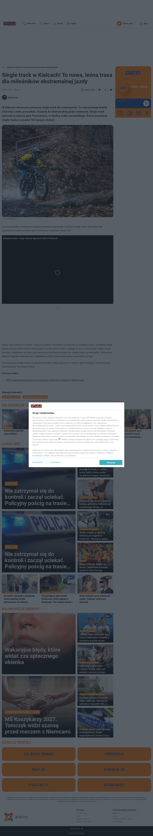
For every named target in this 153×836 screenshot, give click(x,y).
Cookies (47, 455)
